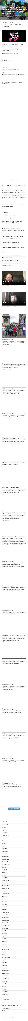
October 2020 (5, 976)
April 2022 (4, 938)
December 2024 (6, 856)
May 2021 (4, 960)
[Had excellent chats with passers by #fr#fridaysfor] (14, 449)
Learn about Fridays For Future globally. (11, 242)
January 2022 (5, 946)
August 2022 (5, 928)
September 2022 (6, 925)
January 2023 (5, 914)
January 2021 (5, 968)
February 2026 (5, 835)
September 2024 (6, 864)
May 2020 (4, 989)
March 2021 (4, 965)
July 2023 (4, 899)
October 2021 (5, 954)
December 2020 (6, 970)
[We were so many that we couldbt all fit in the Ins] (14, 523)
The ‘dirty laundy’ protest (7, 265)
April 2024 (4, 875)
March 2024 (5, 877)
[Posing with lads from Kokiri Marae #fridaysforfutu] (14, 499)
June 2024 (4, 869)
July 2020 (4, 983)
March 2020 (5, 991)
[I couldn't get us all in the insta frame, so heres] (14, 647)
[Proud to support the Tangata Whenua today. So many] (14, 375)
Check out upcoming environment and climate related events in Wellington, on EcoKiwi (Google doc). (13, 230)
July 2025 (4, 840)
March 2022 (4, 941)
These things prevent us (7, 247)
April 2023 (4, 907)
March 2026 (5, 832)
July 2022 (4, 930)
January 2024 (5, 883)
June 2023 (4, 901)
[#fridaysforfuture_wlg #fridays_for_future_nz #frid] (14, 326)
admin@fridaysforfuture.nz (8, 215)
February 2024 (5, 880)
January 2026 (5, 838)
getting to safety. (20, 247)
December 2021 (5, 949)
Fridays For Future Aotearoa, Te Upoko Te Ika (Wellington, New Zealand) (13, 10)
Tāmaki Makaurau (6, 1008)
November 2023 (6, 888)
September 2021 (6, 957)
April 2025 (4, 848)
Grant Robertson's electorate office (10, 1005)
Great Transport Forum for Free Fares (10, 260)
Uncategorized (8, 60)
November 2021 (5, 952)
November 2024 (6, 859)
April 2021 (4, 962)
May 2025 (4, 846)
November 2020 (6, 973)
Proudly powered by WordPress (8, 1017)
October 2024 (5, 861)
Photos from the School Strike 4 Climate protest (13, 263)
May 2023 (4, 904)
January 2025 (5, 854)
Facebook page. (14, 53)
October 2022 (5, 922)
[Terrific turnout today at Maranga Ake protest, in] (14, 474)
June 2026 (4, 827)
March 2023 (5, 909)
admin (11, 22)
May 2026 (4, 830)
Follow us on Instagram (7, 218)
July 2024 (4, 867)
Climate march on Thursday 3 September (11, 255)
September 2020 (6, 978)
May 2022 (4, 936)
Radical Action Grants (7, 257)
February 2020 (5, 994)
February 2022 (5, 944)
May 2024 (4, 872)
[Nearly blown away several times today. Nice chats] (14, 548)
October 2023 (5, 891)
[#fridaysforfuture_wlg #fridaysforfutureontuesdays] (14, 351)
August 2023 (5, 896)
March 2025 (5, 851)
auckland (4, 1002)
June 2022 (4, 933)
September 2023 (6, 893)
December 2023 (6, 885)
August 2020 (5, 981)
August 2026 (5, 824)
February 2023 (5, 912)
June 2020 (4, 986)
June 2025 (4, 843)
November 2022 (5, 920)
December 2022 (5, 917)
